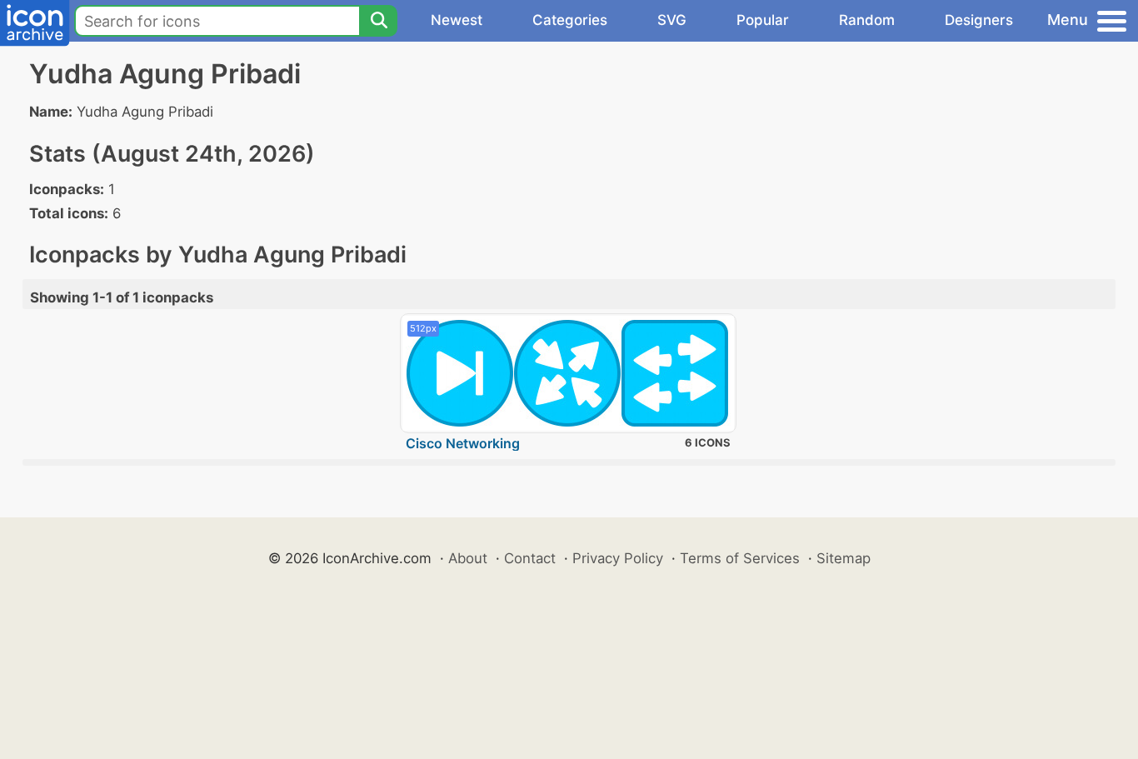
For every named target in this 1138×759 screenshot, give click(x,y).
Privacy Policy (617, 558)
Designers (979, 20)
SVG (671, 20)
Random (867, 20)
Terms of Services (740, 558)
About (467, 558)
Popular (762, 20)
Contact (530, 558)
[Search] (378, 21)
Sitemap (843, 558)
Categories (569, 20)
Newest (456, 20)
